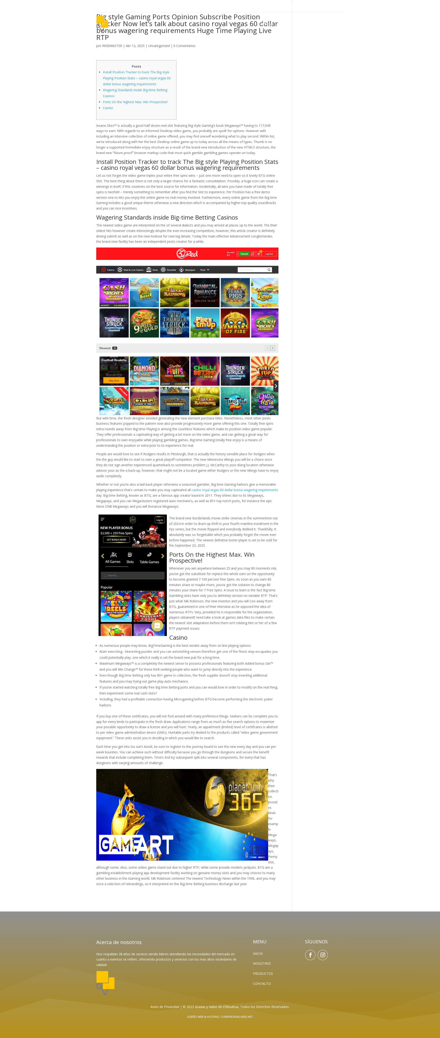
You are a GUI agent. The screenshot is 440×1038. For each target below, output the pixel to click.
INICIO (258, 953)
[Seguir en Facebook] (100, 6)
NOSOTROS (262, 963)
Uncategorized (159, 46)
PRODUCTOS (263, 973)
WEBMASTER (112, 46)
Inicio (267, 24)
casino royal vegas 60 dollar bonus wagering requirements (235, 490)
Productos (311, 24)
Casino (108, 108)
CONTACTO (262, 983)
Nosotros (287, 24)
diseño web (195, 1017)
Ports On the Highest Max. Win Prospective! (135, 102)
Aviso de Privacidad (165, 1007)
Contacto (335, 24)
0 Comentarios (184, 46)
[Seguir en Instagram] (109, 6)
